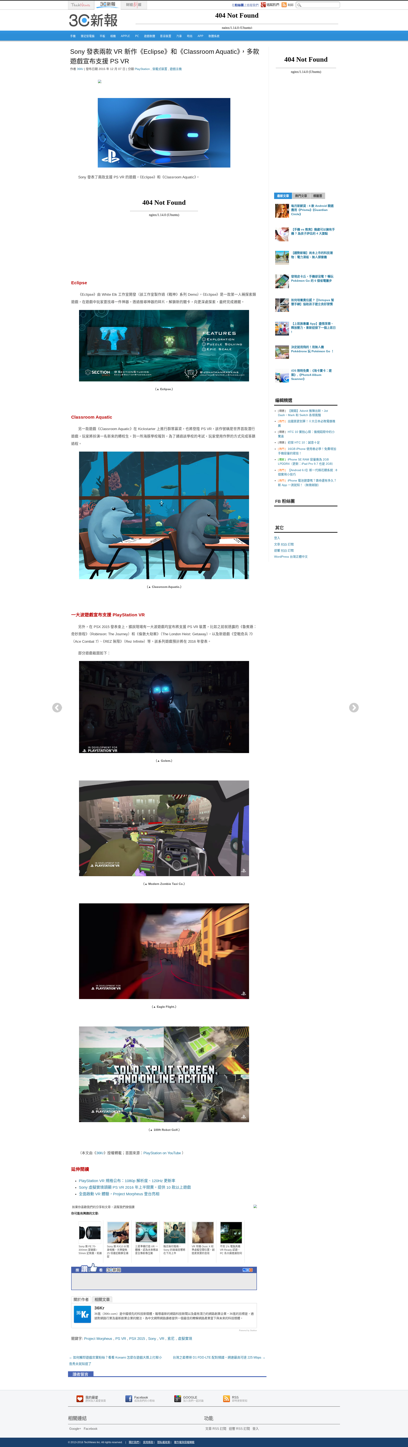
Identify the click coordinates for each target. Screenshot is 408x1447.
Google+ (75, 1428)
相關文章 (102, 1300)
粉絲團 (239, 5)
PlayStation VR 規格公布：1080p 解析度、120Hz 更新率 (127, 1181)
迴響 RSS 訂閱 (239, 1428)
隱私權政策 (163, 1442)
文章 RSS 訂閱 (215, 1428)
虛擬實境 (185, 1338)
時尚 (190, 36)
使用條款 (148, 1442)
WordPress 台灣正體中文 (291, 556)
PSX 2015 (137, 1338)
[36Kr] (82, 1321)
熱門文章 (301, 196)
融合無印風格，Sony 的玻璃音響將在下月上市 (174, 1250)
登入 (277, 538)
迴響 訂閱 (284, 550)
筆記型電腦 (88, 36)
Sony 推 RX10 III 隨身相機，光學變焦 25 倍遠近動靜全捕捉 (118, 1251)
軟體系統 (214, 36)
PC (137, 36)
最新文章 (283, 196)
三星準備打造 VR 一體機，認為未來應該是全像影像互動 (146, 1250)
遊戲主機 (176, 69)
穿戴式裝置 (159, 69)
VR (161, 1338)
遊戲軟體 (149, 36)
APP (200, 36)
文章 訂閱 (284, 544)
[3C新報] (94, 29)
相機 (113, 36)
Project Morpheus (98, 1338)
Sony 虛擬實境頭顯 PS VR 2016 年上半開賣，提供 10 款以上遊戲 (135, 1187)
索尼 (171, 1338)
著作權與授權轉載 (184, 1442)
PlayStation (142, 69)
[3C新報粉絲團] (106, 1273)
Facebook (91, 1428)
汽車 (179, 36)
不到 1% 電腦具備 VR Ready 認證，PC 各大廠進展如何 (231, 1250)
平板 (102, 36)
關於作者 (81, 1300)
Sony (152, 1338)
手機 (73, 36)
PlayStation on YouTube (162, 1153)
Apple (125, 36)
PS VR (120, 1338)
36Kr (80, 69)
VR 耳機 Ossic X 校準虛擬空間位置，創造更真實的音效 (203, 1250)
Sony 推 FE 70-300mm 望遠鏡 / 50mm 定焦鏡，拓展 (90, 1250)
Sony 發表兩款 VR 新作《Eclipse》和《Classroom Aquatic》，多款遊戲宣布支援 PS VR (164, 56)
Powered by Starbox (248, 1330)
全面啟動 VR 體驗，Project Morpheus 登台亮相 (119, 1194)
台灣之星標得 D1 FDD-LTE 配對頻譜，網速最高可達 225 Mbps (219, 1357)
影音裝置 (165, 36)
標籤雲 (317, 196)
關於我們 (134, 1442)
